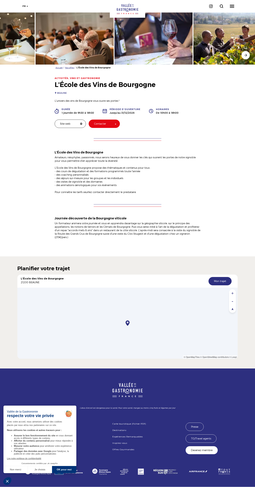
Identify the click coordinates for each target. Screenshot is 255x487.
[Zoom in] (232, 293)
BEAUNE (62, 93)
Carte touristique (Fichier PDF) (129, 424)
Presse (194, 426)
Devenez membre (201, 450)
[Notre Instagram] (211, 6)
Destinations (119, 430)
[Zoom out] (232, 301)
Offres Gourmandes (123, 449)
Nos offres (69, 67)
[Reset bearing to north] (232, 309)
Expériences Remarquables (127, 436)
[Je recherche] (221, 6)
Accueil (59, 67)
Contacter (100, 123)
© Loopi (233, 356)
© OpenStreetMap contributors (214, 356)
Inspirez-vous (119, 443)
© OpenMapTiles (192, 356)
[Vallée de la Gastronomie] (127, 9)
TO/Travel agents (201, 438)
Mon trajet (220, 281)
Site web (65, 123)
